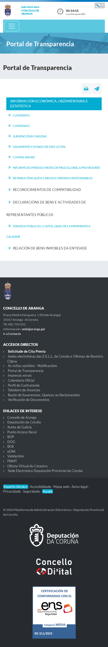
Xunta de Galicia (19, 427)
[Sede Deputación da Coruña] (54, 539)
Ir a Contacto (12, 334)
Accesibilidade (41, 487)
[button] (100, 5)
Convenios (21, 125)
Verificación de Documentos (29, 400)
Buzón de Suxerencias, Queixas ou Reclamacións (44, 395)
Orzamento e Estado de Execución (39, 146)
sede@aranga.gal (33, 329)
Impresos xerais (20, 375)
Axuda (47, 491)
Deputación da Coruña (24, 422)
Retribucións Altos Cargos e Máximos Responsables (53, 178)
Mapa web (61, 487)
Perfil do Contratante (24, 385)
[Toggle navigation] (11, 26)
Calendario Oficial (21, 380)
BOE (10, 446)
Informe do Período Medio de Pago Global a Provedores (56, 167)
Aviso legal (80, 487)
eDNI (11, 451)
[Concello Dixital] (54, 570)
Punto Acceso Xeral (21, 432)
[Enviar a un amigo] (97, 88)
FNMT (12, 461)
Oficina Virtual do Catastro (27, 466)
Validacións (15, 456)
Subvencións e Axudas (30, 136)
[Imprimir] (86, 88)
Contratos (21, 115)
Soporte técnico (16, 487)
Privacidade (12, 491)
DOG (11, 442)
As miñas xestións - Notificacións (32, 366)
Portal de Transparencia (26, 371)
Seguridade (32, 491)
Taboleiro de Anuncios (24, 390)
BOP (10, 437)
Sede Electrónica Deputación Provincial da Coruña (45, 471)
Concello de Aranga (21, 417)
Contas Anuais (24, 157)
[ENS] (54, 616)
